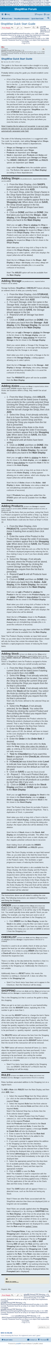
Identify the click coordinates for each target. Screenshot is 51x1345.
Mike (2, 47)
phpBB (18, 1343)
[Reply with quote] (43, 49)
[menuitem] (7, 14)
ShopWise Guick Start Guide (18, 23)
